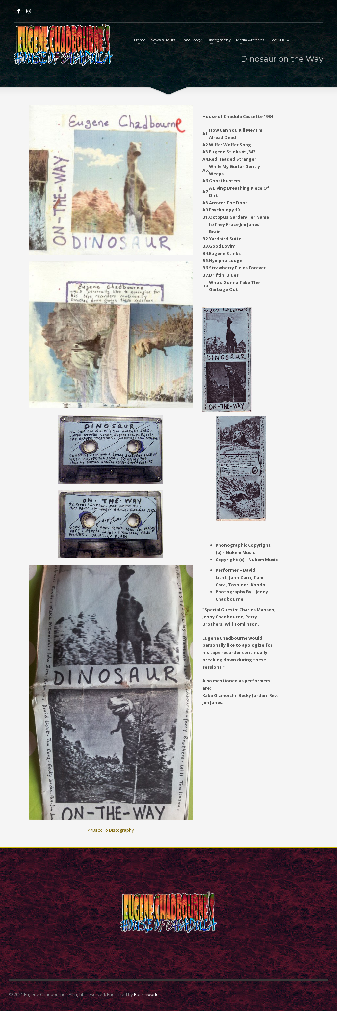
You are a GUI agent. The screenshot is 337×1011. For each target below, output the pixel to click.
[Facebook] (19, 11)
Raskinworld (146, 994)
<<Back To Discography (110, 830)
